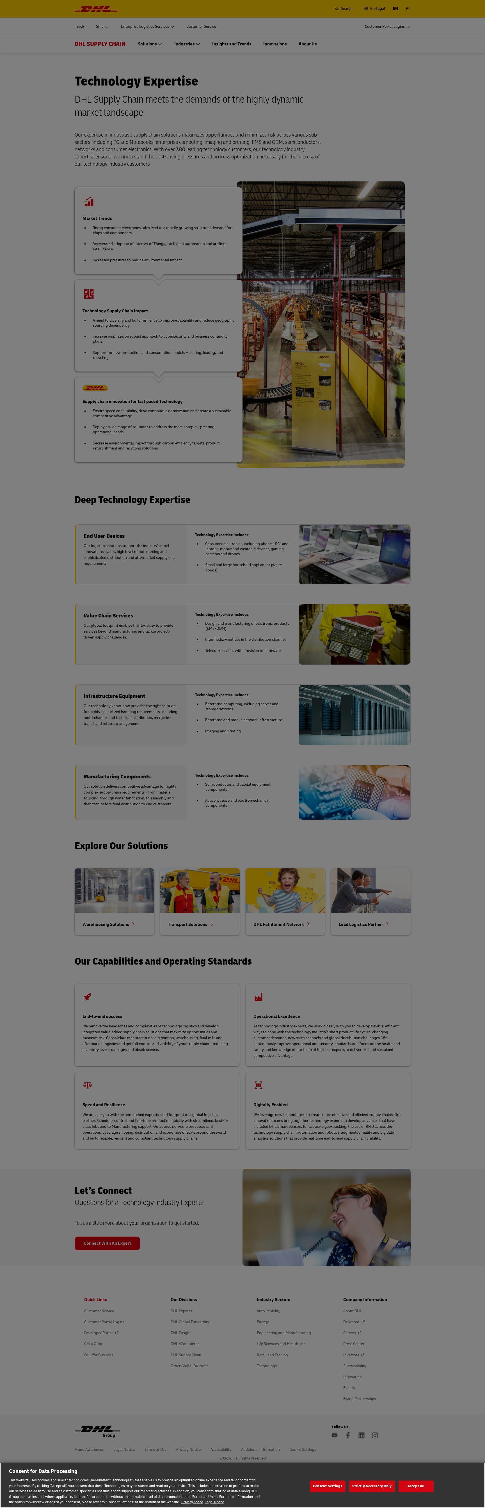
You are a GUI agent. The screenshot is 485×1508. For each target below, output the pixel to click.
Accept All (416, 1486)
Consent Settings (327, 1486)
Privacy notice (192, 1502)
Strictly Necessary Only (372, 1486)
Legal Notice (214, 1502)
